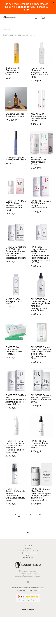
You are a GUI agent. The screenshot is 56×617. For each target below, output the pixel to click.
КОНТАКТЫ (28, 557)
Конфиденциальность (28, 553)
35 (40, 514)
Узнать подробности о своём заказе (28, 588)
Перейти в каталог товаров (28, 590)
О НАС (28, 548)
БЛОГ (28, 555)
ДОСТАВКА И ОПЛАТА (28, 550)
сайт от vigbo (28, 609)
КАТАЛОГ (28, 546)
